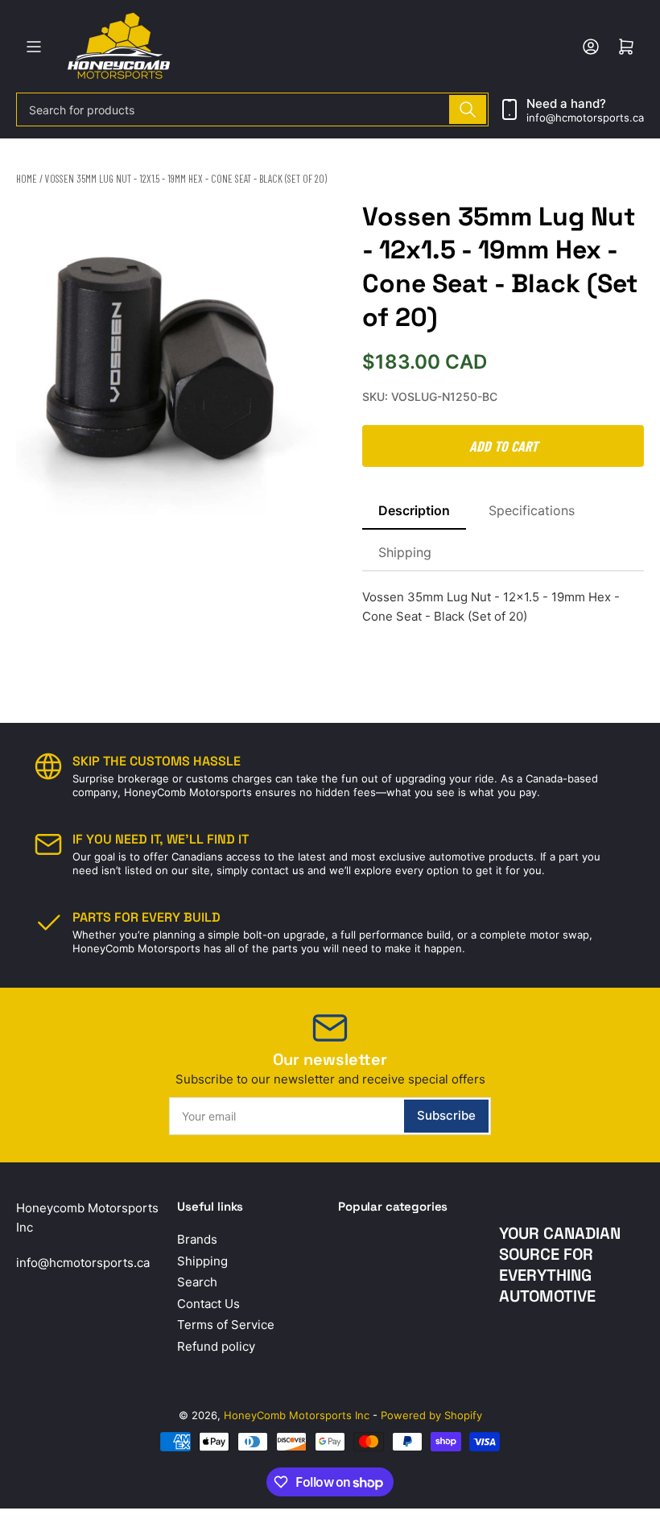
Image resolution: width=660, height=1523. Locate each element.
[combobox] (252, 109)
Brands (197, 1239)
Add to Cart (503, 446)
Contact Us (208, 1303)
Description (414, 510)
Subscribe (446, 1115)
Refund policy (216, 1346)
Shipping (404, 552)
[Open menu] (34, 46)
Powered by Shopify (431, 1415)
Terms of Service (225, 1324)
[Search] (467, 109)
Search (197, 1282)
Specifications (532, 510)
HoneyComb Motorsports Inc (296, 1415)
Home (26, 178)
